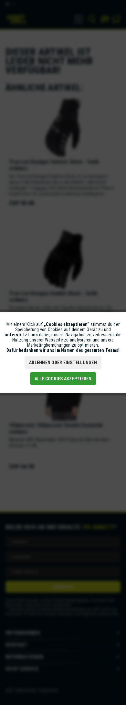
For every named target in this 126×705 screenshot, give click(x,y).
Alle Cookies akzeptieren (63, 378)
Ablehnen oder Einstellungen (63, 362)
